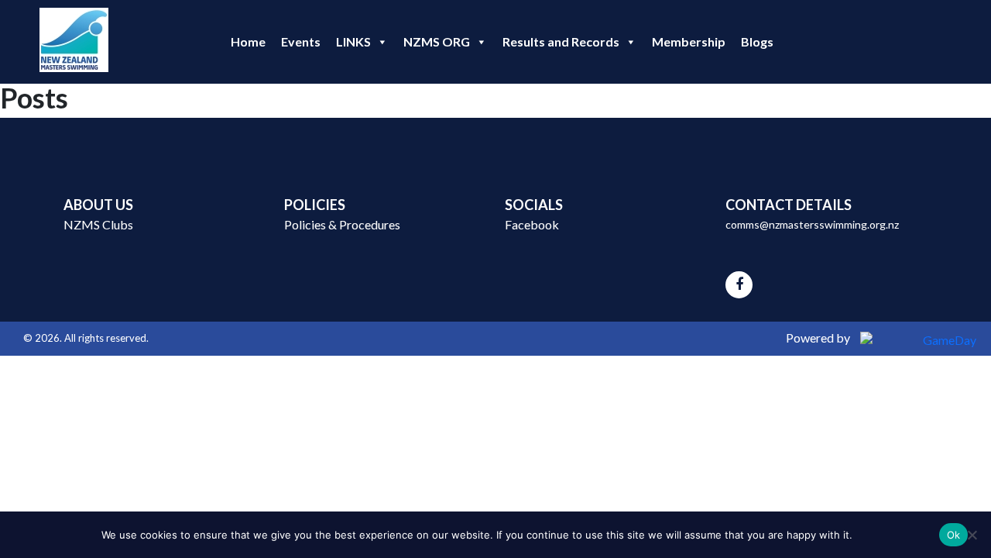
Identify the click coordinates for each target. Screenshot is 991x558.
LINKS (353, 41)
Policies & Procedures (342, 224)
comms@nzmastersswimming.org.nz (812, 224)
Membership (688, 41)
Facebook (532, 224)
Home (248, 41)
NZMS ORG (436, 41)
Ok (954, 535)
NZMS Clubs (98, 224)
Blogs (757, 41)
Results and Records (560, 41)
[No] (971, 534)
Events (301, 41)
